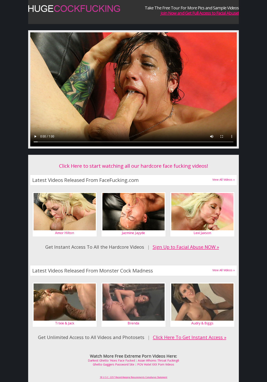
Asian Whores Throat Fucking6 (158, 360)
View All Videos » (223, 180)
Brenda (133, 323)
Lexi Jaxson (202, 233)
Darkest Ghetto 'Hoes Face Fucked (111, 360)
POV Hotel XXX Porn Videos (155, 364)
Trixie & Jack (64, 323)
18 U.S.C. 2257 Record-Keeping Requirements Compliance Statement (133, 377)
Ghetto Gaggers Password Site (113, 364)
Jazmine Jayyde (133, 233)
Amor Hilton (64, 233)
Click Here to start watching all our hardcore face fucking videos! (133, 165)
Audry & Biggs (202, 323)
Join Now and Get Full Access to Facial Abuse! (200, 13)
